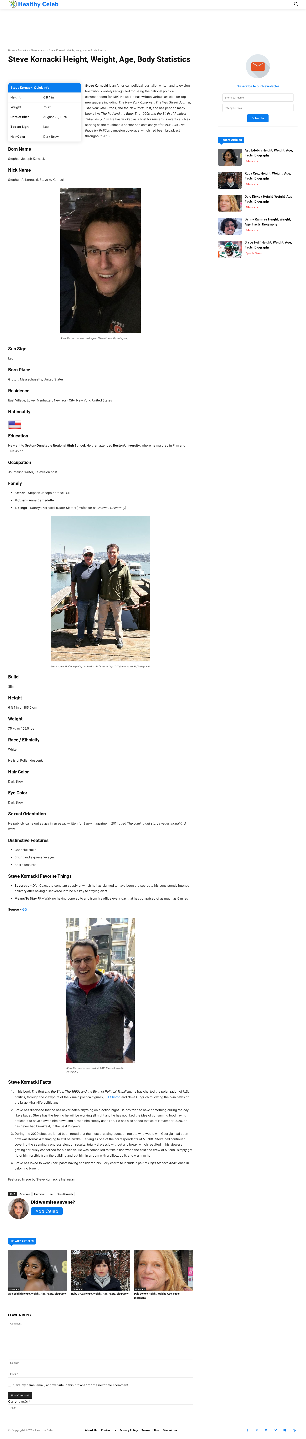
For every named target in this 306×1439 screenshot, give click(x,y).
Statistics (23, 50)
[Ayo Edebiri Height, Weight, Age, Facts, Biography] (37, 1270)
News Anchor (38, 50)
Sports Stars (253, 253)
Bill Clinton (112, 1097)
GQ (24, 909)
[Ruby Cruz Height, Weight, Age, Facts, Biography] (100, 1270)
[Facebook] (247, 1430)
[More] (150, 72)
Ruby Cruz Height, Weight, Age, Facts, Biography (100, 1293)
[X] (266, 1430)
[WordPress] (294, 1430)
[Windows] (285, 1430)
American (25, 1193)
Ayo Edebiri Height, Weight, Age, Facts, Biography (37, 1293)
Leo (51, 1193)
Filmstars (14, 1289)
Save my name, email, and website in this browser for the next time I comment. (71, 1385)
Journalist (39, 1193)
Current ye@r (19, 1401)
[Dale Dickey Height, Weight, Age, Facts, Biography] (163, 1270)
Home (11, 50)
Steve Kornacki (65, 1193)
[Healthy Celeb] (33, 4)
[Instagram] (256, 1430)
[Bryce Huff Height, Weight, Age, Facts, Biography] (230, 249)
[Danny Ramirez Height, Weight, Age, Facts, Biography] (230, 226)
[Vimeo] (275, 1430)
